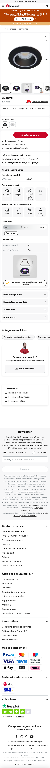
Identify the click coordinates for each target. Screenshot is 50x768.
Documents (9, 317)
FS (23, 19)
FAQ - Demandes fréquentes (15, 535)
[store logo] (14, 6)
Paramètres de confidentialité (18, 742)
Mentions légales (10, 639)
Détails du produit (12, 294)
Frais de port (8, 553)
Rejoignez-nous (9, 600)
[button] (5, 88)
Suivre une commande (12, 540)
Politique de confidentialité (14, 631)
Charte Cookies (9, 635)
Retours (5, 557)
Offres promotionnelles (13, 596)
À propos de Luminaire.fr (17, 574)
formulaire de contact (31, 505)
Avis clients (9, 309)
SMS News (6, 587)
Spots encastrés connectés (16, 29)
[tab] (25, 546)
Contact (6, 544)
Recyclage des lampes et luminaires (25, 749)
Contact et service (13, 526)
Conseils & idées (22, 613)
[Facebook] (18, 736)
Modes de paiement (11, 561)
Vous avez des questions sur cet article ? (27, 283)
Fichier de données (40, 101)
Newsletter (7, 583)
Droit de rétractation (13, 531)
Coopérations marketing (13, 592)
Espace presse (9, 609)
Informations (10, 621)
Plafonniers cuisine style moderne (18, 337)
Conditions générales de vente (16, 626)
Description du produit (15, 302)
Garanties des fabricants (14, 548)
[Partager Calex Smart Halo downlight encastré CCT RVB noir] (46, 41)
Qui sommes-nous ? (11, 579)
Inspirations (7, 613)
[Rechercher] (43, 6)
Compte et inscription (12, 565)
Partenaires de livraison (17, 677)
